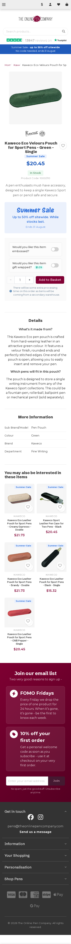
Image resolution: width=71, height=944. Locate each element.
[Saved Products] (58, 4)
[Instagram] (40, 817)
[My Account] (50, 4)
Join (56, 781)
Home (9, 64)
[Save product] (63, 145)
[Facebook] (30, 817)
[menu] (4, 4)
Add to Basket (50, 280)
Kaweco (18, 64)
